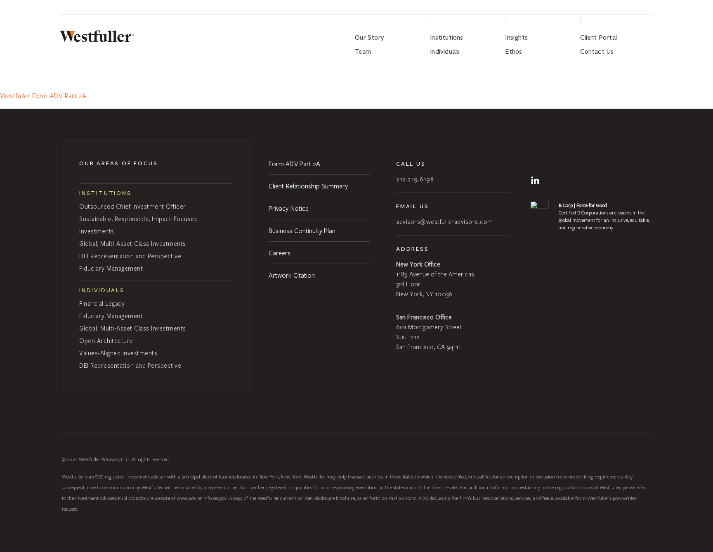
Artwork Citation (292, 275)
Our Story (369, 37)
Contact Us (597, 51)
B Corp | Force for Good (583, 205)
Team (363, 51)
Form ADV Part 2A (295, 163)
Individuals (445, 51)
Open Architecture (106, 340)
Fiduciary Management (111, 268)
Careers (280, 252)
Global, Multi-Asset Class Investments (132, 243)
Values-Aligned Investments (118, 353)
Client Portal (598, 37)
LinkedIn (536, 179)
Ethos (513, 51)
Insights (516, 37)
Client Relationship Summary (308, 185)
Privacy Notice (289, 208)
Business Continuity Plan (302, 230)
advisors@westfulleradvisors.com (444, 221)
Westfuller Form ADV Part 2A (43, 95)
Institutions (446, 37)
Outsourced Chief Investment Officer (132, 206)
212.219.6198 (415, 179)
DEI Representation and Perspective (130, 256)
